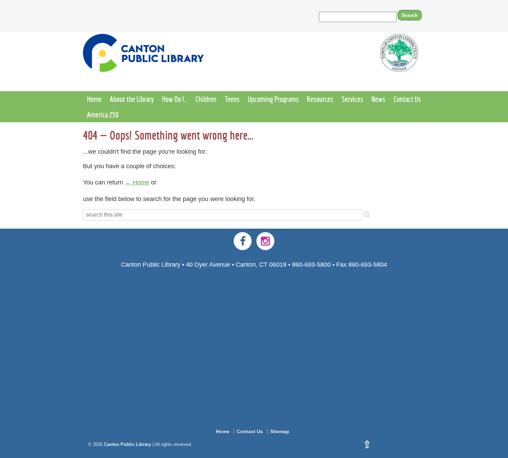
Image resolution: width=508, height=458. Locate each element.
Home (94, 99)
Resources (320, 99)
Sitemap (279, 431)
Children (206, 99)
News (378, 99)
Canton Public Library (127, 444)
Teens (232, 99)
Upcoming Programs (273, 99)
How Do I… (174, 99)
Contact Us (407, 99)
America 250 (103, 114)
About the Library (132, 99)
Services (352, 99)
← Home (137, 182)
